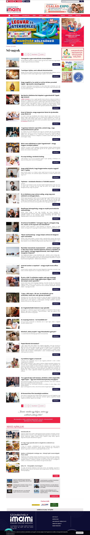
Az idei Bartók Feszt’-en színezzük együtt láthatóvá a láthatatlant (21, 491)
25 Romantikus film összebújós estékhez (34, 393)
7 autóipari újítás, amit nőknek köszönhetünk (36, 70)
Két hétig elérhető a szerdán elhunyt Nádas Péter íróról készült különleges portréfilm (49, 486)
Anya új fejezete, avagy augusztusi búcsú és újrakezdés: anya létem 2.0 (39, 113)
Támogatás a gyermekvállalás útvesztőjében (36, 58)
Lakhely (27, 1)
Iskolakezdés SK (25, 431)
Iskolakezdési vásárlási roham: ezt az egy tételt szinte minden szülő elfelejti (22, 486)
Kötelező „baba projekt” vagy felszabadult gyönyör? (38, 332)
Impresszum (55, 519)
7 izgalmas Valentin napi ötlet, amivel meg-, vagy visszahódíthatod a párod (38, 128)
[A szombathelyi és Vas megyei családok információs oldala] (18, 9)
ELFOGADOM (80, 532)
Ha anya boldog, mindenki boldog (32, 156)
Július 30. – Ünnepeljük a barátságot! (31, 466)
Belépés (19, 1)
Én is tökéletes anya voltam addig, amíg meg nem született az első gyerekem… (38, 195)
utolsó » (42, 54)
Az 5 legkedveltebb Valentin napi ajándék (35, 308)
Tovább (56, 475)
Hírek (34, 15)
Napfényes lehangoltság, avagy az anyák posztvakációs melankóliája (40, 209)
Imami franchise (56, 525)
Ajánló (41, 15)
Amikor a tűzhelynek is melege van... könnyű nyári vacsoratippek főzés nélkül (40, 454)
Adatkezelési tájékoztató (59, 521)
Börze (47, 15)
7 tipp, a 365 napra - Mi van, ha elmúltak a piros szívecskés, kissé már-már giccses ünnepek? (37, 294)
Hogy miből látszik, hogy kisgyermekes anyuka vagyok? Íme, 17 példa (40, 169)
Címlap (9, 15)
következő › (35, 54)
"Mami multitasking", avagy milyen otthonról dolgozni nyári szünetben (40, 235)
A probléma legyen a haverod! (31, 359)
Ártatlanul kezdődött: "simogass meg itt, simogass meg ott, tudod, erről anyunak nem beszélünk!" (40, 223)
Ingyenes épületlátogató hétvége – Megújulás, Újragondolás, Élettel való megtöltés (22, 481)
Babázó (63, 15)
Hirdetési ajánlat (57, 523)
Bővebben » (56, 64)
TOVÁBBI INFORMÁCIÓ (10, 533)
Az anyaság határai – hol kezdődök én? (34, 320)
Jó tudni (13, 46)
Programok (16, 15)
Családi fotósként (25, 99)
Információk (25, 15)
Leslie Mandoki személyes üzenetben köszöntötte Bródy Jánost (49, 481)
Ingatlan (78, 15)
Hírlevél (11, 1)
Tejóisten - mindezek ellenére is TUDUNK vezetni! (38, 181)
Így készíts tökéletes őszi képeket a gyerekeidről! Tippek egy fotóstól (40, 96)
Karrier (70, 15)
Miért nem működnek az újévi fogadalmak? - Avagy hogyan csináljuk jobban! (38, 144)
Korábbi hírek (55, 496)
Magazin (55, 15)
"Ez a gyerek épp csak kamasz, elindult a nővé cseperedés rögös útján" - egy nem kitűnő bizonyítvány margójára (40, 378)
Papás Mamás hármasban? (30, 343)
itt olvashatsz (24, 121)
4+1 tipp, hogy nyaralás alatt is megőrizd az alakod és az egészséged (37, 443)
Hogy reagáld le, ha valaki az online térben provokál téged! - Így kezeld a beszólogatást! (39, 83)
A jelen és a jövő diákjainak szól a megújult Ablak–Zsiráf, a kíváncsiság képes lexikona (49, 491)
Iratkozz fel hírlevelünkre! (33, 421)
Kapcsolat (55, 517)
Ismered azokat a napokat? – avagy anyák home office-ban (39, 266)
